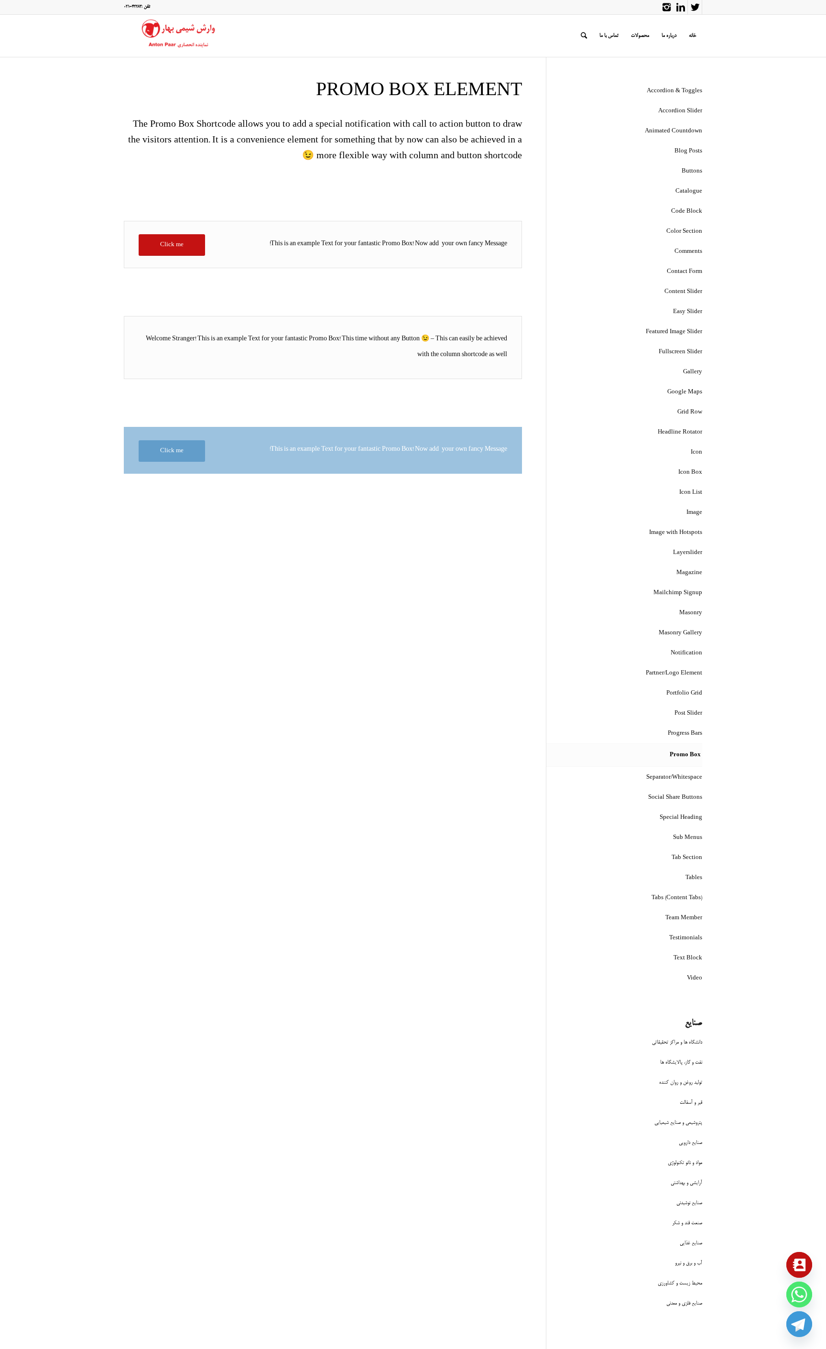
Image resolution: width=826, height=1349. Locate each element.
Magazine (689, 573)
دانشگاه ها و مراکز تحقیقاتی (677, 1042)
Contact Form (684, 272)
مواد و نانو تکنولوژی (685, 1163)
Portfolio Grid (684, 693)
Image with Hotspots (675, 533)
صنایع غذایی (691, 1243)
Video (694, 978)
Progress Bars (685, 733)
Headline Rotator (680, 432)
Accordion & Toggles (674, 91)
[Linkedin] (680, 7)
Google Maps (684, 392)
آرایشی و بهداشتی (686, 1183)
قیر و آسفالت (691, 1102)
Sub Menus (687, 838)
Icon (696, 452)
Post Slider (688, 713)
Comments (688, 252)
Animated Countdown (673, 131)
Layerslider (687, 553)
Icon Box (690, 472)
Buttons (692, 171)
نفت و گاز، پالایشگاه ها (681, 1062)
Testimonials (685, 938)
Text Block (688, 958)
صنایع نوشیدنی (689, 1203)
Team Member (683, 918)
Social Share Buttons (675, 797)
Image (694, 513)
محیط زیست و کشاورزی (680, 1283)
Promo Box (685, 755)
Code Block (686, 211)
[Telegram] (799, 1324)
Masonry (690, 613)
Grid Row (689, 412)
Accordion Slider (680, 111)
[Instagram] (666, 7)
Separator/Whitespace (674, 777)
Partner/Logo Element (674, 673)
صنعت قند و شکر (687, 1223)
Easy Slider (687, 312)
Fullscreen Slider (680, 352)
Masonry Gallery (680, 633)
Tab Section (687, 858)
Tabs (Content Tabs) (677, 898)
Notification (686, 653)
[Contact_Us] (799, 1265)
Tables (693, 878)
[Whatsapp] (799, 1294)
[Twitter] (695, 7)
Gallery (692, 372)
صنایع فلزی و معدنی (684, 1303)
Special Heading (681, 818)
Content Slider (683, 292)
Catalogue (688, 191)
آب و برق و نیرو (688, 1263)
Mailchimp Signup (677, 593)
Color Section (684, 231)
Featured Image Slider (674, 332)
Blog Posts (688, 151)
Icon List (690, 493)
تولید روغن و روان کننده (680, 1082)
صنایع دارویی (690, 1143)
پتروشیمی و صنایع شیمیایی (678, 1123)
